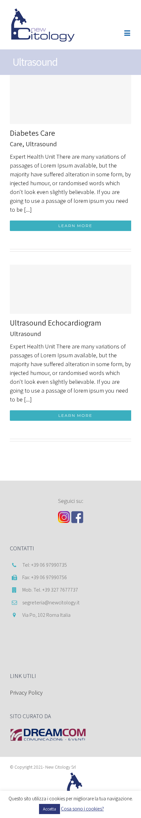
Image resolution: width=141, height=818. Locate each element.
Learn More (75, 225)
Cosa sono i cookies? (82, 809)
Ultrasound (41, 144)
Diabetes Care (32, 133)
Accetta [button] (49, 809)
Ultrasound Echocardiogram (55, 322)
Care (16, 144)
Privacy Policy (26, 692)
